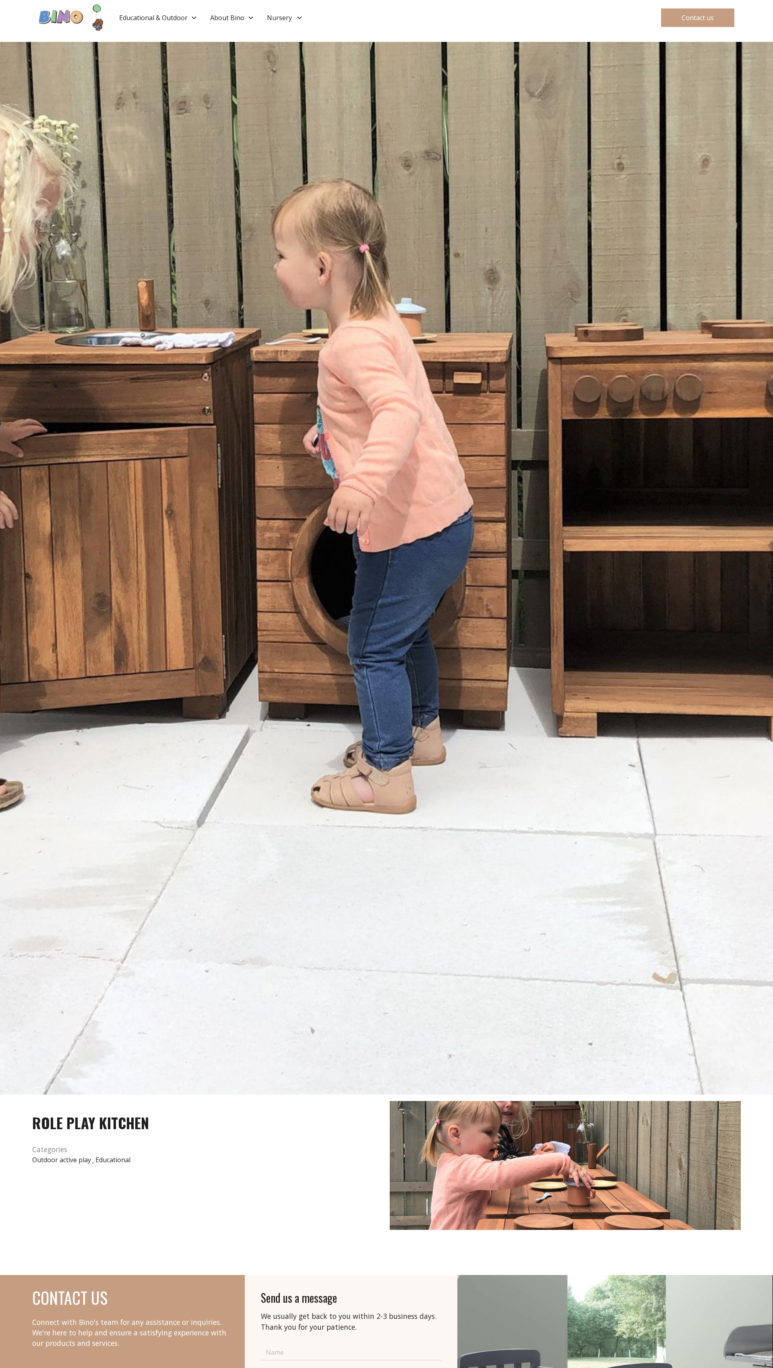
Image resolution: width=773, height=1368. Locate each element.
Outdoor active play (61, 1159)
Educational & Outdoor (153, 17)
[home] (71, 17)
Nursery (279, 17)
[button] (158, 18)
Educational (112, 1159)
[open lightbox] (565, 1165)
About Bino (227, 17)
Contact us (698, 17)
